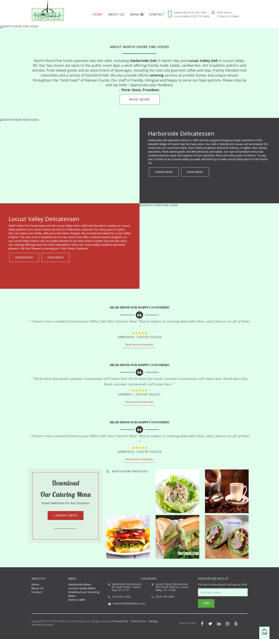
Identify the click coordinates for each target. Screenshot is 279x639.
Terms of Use (138, 621)
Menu (135, 14)
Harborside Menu (79, 584)
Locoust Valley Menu (82, 588)
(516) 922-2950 (197, 12)
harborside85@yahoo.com (129, 603)
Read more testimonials (139, 344)
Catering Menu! (66, 515)
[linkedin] (219, 623)
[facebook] (202, 623)
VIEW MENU (195, 172)
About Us (116, 14)
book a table (76, 599)
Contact (156, 14)
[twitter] (210, 623)
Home (97, 14)
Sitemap (153, 621)
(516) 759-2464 (200, 16)
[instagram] (227, 623)
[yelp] (236, 623)
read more (139, 99)
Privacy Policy (120, 621)
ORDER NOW (164, 172)
